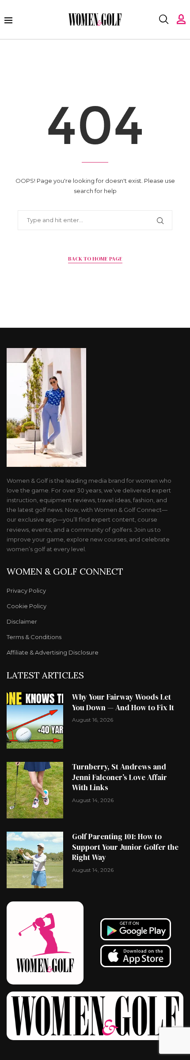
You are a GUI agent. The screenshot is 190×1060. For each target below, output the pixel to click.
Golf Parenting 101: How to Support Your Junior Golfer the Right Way (125, 847)
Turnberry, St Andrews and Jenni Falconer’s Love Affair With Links (119, 777)
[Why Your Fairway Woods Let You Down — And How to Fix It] (35, 720)
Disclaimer (22, 622)
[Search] (163, 19)
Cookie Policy (26, 606)
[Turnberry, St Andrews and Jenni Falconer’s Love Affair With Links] (35, 790)
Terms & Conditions (34, 637)
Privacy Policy (26, 591)
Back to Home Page (95, 258)
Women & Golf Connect (65, 571)
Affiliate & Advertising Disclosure (53, 652)
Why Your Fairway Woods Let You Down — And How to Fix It (123, 702)
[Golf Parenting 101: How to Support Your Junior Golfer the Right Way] (35, 860)
